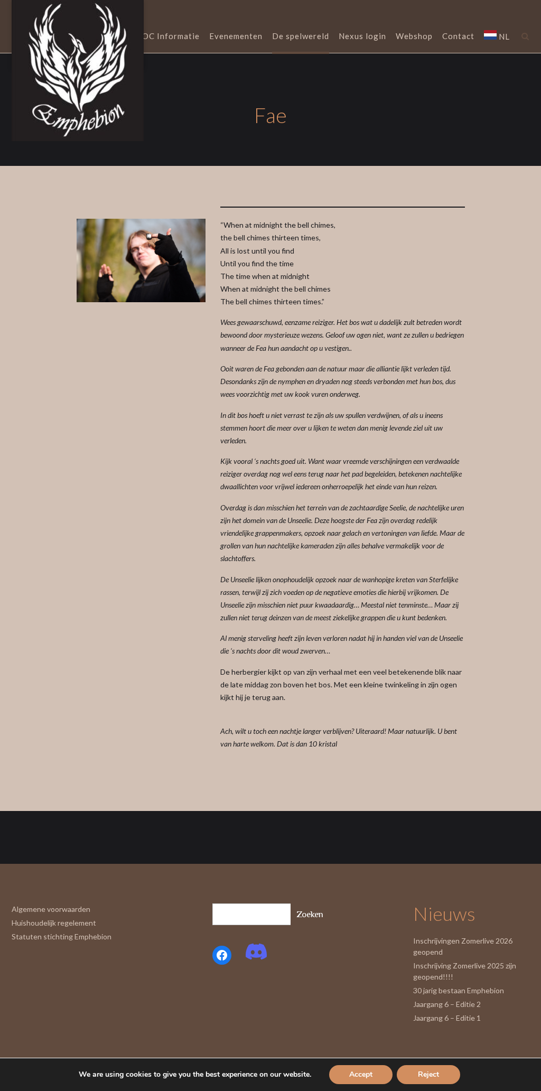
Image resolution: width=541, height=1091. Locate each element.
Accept (360, 1074)
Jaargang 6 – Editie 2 (447, 1004)
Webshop (414, 36)
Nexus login (362, 36)
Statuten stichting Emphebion (61, 936)
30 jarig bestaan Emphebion (458, 990)
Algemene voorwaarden (51, 908)
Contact (458, 36)
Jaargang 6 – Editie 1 (447, 1017)
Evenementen (236, 36)
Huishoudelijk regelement (54, 922)
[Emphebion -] (78, 70)
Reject (428, 1074)
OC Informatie (171, 36)
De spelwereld (300, 36)
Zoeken (309, 914)
